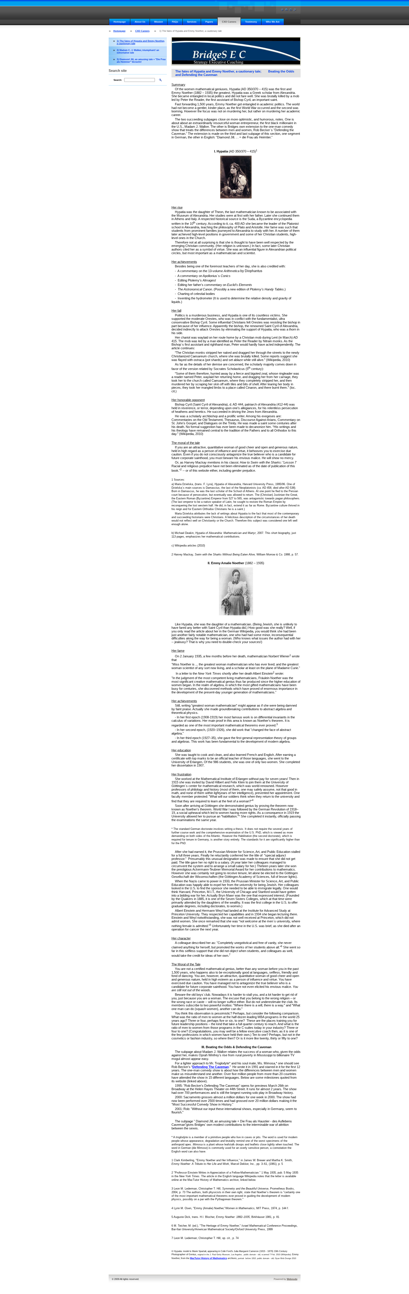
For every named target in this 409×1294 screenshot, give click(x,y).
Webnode (292, 1279)
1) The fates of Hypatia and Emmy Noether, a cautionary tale (141, 42)
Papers (209, 21)
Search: (118, 80)
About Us (140, 21)
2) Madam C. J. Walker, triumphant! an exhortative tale (138, 51)
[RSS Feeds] (295, 10)
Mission (158, 21)
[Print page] (290, 10)
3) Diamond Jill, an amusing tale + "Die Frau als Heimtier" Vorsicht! (141, 60)
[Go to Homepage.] (282, 10)
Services (191, 21)
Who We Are (272, 21)
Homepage (120, 21)
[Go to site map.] (286, 10)
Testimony (251, 21)
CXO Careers (229, 21)
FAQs (175, 21)
